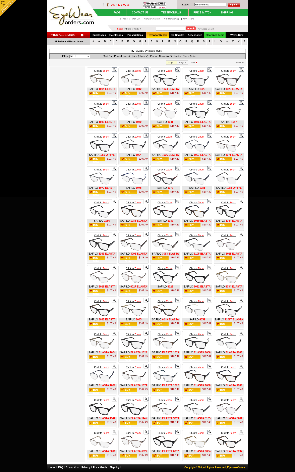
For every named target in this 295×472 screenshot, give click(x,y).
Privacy (85, 467)
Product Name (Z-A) (184, 56)
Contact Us (72, 467)
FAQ (60, 467)
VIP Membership (171, 19)
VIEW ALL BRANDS (63, 34)
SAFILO (93, 89)
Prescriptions (135, 35)
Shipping (114, 467)
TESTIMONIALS (171, 12)
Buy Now (96, 95)
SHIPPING (227, 12)
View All (240, 62)
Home (52, 467)
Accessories (195, 35)
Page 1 (171, 62)
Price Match (100, 467)
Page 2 (182, 62)
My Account (188, 19)
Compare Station (152, 19)
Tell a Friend (122, 19)
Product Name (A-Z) (161, 56)
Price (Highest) (140, 56)
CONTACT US (140, 12)
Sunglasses (99, 35)
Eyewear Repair (158, 35)
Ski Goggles (177, 35)
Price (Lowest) (122, 56)
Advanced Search (206, 29)
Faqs (117, 12)
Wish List (136, 19)
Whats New (236, 35)
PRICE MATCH (202, 12)
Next (193, 62)
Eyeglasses (116, 35)
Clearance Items (214, 35)
